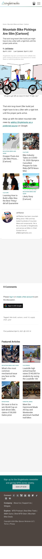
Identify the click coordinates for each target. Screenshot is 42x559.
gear (9, 319)
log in (11, 296)
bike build (13, 317)
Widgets (7, 506)
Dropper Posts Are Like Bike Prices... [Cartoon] (11, 159)
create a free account (24, 296)
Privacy (12, 524)
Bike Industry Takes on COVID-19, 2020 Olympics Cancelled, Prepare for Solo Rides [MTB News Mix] (31, 163)
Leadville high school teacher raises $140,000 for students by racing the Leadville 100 (31, 373)
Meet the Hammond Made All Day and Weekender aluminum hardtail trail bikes (31, 411)
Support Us (26, 503)
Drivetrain (5, 401)
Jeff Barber (9, 48)
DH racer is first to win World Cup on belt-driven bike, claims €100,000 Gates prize (10, 409)
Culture (25, 152)
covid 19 (26, 317)
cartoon (20, 317)
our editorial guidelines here (15, 59)
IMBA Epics (8, 513)
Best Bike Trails (30, 510)
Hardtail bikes (27, 401)
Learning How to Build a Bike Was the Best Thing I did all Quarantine (10, 199)
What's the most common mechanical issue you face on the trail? (9, 373)
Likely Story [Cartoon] (28, 197)
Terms (6, 524)
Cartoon (26, 24)
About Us (17, 503)
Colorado (26, 365)
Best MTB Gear (21, 513)
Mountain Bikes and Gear (15, 24)
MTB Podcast (17, 510)
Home (4, 24)
